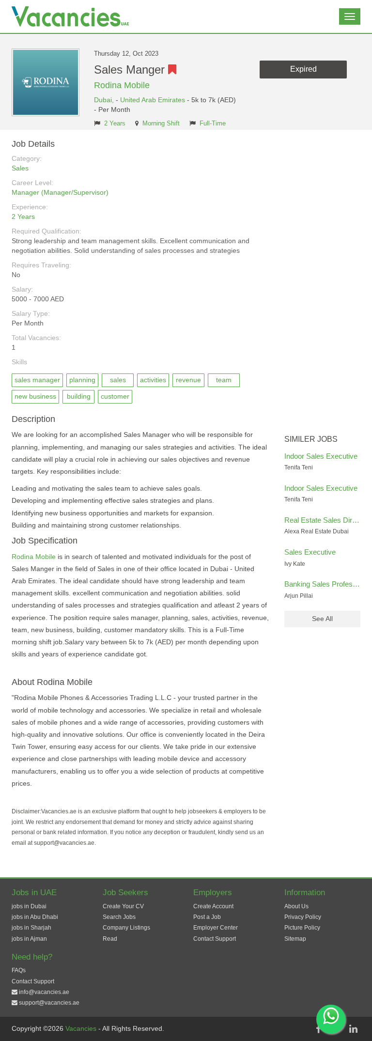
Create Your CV (123, 906)
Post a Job (207, 917)
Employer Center (215, 927)
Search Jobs (119, 917)
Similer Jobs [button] (311, 439)
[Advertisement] (322, 285)
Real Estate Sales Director (326, 520)
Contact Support (214, 938)
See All (322, 618)
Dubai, (105, 100)
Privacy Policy (302, 917)
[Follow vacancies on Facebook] (318, 1029)
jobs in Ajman (29, 938)
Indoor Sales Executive (320, 456)
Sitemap (295, 938)
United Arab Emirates (152, 100)
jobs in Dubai (29, 906)
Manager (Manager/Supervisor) (60, 192)
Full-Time (213, 123)
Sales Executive (310, 552)
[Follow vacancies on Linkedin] (353, 1029)
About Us (296, 906)
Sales (20, 168)
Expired (303, 69)
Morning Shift (161, 123)
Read (110, 938)
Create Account (213, 906)
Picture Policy (302, 927)
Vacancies (81, 1028)
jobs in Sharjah (31, 927)
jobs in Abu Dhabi (35, 917)
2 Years (114, 123)
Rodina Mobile (122, 85)
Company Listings (126, 927)
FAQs (19, 970)
